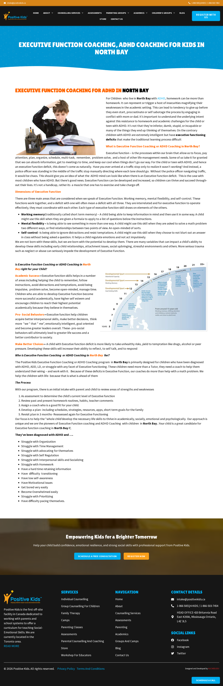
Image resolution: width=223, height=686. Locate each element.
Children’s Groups (162, 13)
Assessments (95, 13)
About (46, 13)
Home (36, 13)
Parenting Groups (116, 13)
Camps (65, 620)
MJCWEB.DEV (213, 668)
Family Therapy (70, 613)
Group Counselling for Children (80, 606)
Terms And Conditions (91, 668)
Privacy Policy (66, 668)
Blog (182, 13)
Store (103, 19)
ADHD (161, 98)
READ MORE (11, 646)
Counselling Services (69, 13)
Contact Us (117, 19)
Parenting (121, 627)
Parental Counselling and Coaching (82, 641)
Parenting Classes (72, 627)
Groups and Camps (127, 641)
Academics (139, 13)
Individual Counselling (74, 599)
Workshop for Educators (76, 655)
